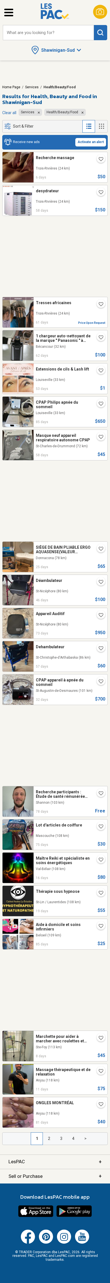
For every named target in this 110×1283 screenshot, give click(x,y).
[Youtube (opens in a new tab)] (82, 1242)
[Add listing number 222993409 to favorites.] (98, 794)
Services (32, 87)
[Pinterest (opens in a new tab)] (46, 1242)
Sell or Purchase (55, 1176)
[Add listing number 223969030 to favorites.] (98, 582)
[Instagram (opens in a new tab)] (64, 1242)
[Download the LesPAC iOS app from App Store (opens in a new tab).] (36, 1216)
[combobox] (48, 32)
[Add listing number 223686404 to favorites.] (98, 193)
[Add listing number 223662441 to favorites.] (98, 648)
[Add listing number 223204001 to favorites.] (98, 615)
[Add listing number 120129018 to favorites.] (98, 338)
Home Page (11, 87)
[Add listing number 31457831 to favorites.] (98, 860)
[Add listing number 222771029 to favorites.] (98, 926)
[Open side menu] (9, 12)
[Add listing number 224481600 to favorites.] (98, 682)
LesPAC (55, 1162)
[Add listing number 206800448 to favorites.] (98, 893)
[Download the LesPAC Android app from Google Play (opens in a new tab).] (74, 1216)
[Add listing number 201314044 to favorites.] (98, 1038)
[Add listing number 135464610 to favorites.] (98, 549)
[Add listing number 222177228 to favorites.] (98, 1071)
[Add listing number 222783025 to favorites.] (98, 404)
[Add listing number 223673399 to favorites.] (98, 437)
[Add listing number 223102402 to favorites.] (98, 827)
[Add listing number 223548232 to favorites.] (98, 304)
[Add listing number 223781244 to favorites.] (98, 371)
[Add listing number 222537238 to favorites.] (98, 1104)
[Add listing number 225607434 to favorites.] (98, 159)
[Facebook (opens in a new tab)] (28, 1242)
